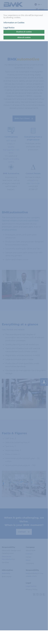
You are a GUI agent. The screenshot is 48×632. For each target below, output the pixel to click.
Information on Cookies (13, 23)
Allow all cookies (24, 37)
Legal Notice (8, 28)
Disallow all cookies (24, 32)
